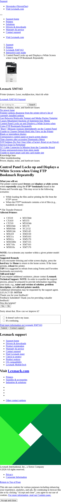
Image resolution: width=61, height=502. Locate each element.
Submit (4, 328)
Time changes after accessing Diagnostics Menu (22, 139)
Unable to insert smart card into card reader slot (22, 152)
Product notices (13, 359)
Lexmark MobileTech (16, 364)
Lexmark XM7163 (15, 50)
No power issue (7, 110)
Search (32, 105)
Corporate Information (16, 477)
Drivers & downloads (16, 343)
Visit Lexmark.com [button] (15, 9)
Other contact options (16, 400)
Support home (12, 340)
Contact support (17, 328)
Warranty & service (15, 348)
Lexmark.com (18, 371)
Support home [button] (12, 19)
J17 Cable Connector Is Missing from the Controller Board (27, 147)
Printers (9, 47)
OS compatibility (14, 362)
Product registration (15, 346)
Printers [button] (9, 21)
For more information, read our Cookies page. (29, 495)
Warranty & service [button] (15, 29)
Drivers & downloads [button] (16, 27)
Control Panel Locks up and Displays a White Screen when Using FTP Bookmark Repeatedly (28, 124)
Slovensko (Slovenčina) (17, 6)
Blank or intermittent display (13, 134)
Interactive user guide (16, 52)
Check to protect (13, 356)
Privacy (9, 474)
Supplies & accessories (16, 379)
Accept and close (8, 500)
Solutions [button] (10, 24)
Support (9, 44)
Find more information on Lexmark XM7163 (21, 325)
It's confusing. (12, 320)
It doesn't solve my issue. (17, 317)
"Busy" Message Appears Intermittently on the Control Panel (28, 129)
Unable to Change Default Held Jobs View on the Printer (26, 131)
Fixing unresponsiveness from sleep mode (19, 150)
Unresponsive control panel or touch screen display (24, 137)
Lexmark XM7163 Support (13, 99)
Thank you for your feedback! (14, 295)
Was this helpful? (8, 303)
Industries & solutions (16, 382)
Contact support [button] (13, 32)
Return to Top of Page (10, 482)
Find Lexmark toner (15, 354)
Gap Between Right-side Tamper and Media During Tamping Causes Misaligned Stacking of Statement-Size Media (28, 119)
